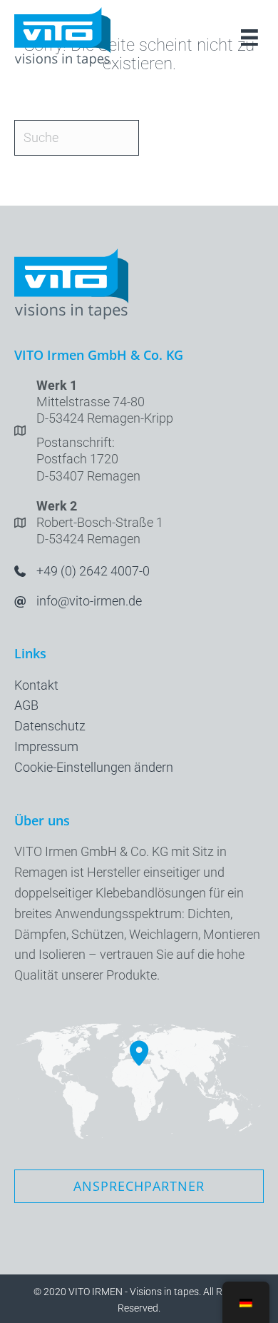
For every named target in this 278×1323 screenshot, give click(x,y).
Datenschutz (50, 725)
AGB (26, 705)
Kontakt (36, 685)
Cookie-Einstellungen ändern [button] (93, 767)
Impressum (46, 746)
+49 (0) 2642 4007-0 (93, 570)
